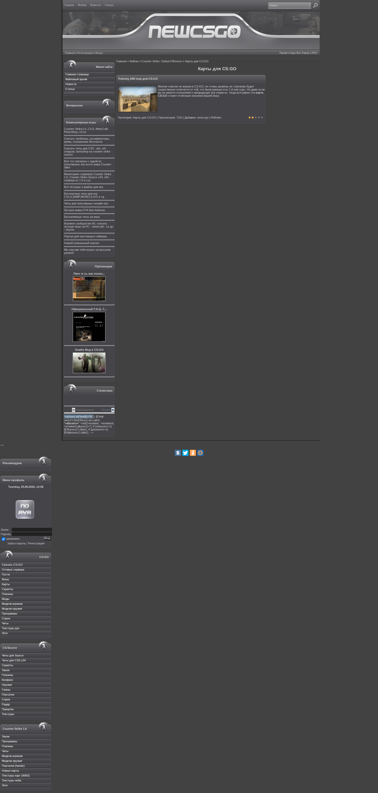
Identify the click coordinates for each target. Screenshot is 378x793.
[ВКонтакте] (178, 453)
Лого (5, 633)
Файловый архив (76, 79)
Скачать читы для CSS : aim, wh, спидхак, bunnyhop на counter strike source (87, 151)
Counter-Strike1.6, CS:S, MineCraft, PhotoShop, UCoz (86, 130)
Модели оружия (12, 608)
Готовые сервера (13, 569)
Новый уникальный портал (81, 243)
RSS (314, 52)
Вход (98, 52)
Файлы (134, 61)
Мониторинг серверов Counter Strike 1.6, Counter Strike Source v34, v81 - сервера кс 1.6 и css (87, 177)
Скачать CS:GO (12, 564)
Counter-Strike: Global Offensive (161, 61)
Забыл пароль (16, 543)
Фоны (5, 579)
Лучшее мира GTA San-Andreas (84, 210)
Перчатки (8, 694)
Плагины (7, 594)
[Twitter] (185, 453)
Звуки (6, 670)
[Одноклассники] (193, 453)
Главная (70, 52)
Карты (6, 584)
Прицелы (8, 709)
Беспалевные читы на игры (82, 216)
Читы (5, 623)
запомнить (13, 538)
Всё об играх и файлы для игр (83, 186)
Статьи (70, 89)
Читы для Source (13, 655)
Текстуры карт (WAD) (16, 775)
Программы (9, 613)
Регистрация (85, 52)
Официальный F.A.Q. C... (89, 309)
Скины (6, 689)
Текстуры (8, 714)
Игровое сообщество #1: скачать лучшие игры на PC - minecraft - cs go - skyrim (88, 226)
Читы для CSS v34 (14, 660)
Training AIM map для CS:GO (138, 78)
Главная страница (77, 74)
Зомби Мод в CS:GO (89, 349)
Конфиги (7, 679)
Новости (70, 84)
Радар (6, 704)
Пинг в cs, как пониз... (89, 273)
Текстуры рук (10, 628)
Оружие (7, 684)
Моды (5, 598)
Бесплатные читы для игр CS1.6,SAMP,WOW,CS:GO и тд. (84, 195)
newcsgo (203, 117)
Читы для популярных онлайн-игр (86, 203)
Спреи (6, 618)
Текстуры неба (11, 780)
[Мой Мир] (200, 453)
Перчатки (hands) (13, 765)
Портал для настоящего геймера (85, 236)
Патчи (6, 574)
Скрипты (7, 589)
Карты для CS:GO (144, 117)
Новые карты (10, 770)
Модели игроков (12, 603)
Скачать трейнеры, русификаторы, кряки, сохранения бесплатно (87, 140)
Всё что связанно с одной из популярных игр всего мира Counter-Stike (88, 164)
